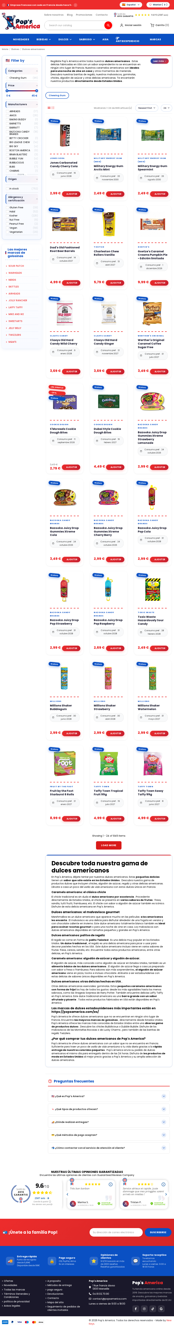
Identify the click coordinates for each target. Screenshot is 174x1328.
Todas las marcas (14, 1289)
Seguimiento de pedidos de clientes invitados (63, 1308)
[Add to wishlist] (60, 152)
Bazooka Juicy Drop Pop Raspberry (108, 622)
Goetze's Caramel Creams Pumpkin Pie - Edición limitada (152, 255)
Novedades (10, 1285)
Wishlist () (160, 4)
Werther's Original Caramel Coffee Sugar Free (151, 343)
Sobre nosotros (54, 14)
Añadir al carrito (71, 194)
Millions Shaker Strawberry (105, 707)
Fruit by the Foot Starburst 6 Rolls (62, 792)
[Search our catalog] (108, 25)
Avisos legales (12, 1305)
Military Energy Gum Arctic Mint (108, 168)
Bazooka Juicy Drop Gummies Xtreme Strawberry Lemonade (152, 438)
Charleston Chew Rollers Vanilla (106, 253)
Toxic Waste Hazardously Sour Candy (151, 620)
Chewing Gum (57, 95)
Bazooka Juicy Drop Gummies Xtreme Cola (64, 531)
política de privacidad (17, 1301)
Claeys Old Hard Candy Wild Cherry (63, 342)
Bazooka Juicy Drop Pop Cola (152, 530)
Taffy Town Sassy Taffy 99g (150, 792)
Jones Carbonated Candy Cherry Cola (64, 164)
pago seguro (54, 1289)
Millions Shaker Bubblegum (61, 707)
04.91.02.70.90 (101, 1294)
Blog (70, 14)
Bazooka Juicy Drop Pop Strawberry (64, 622)
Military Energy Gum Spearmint (152, 168)
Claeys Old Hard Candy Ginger (105, 342)
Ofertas (8, 1281)
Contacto (102, 14)
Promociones (84, 14)
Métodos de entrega (59, 1285)
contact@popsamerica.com (110, 1298)
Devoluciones (55, 1294)
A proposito (54, 1281)
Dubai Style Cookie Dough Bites (107, 430)
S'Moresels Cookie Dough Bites (63, 430)
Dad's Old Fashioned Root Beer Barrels (65, 249)
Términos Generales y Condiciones (17, 1295)
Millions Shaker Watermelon (149, 707)
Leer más (159, 61)
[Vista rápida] (68, 152)
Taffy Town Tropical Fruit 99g (108, 792)
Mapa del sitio (55, 1302)
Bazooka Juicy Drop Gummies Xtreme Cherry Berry (108, 531)
